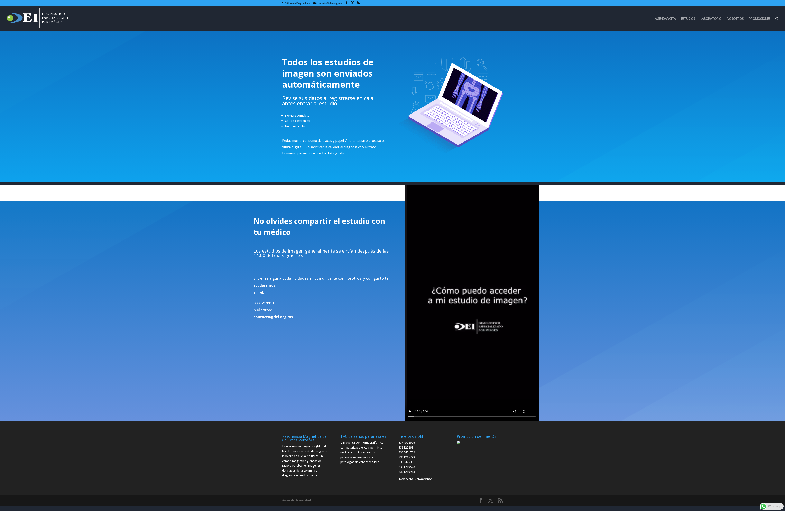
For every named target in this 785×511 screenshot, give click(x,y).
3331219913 (407, 472)
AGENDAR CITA (665, 19)
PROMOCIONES (759, 19)
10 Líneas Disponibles (297, 3)
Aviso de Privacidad (415, 478)
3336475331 (407, 462)
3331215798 (407, 457)
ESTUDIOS (688, 19)
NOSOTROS (735, 19)
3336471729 (407, 452)
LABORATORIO (710, 19)
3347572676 (407, 442)
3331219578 (407, 467)
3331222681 (407, 447)
